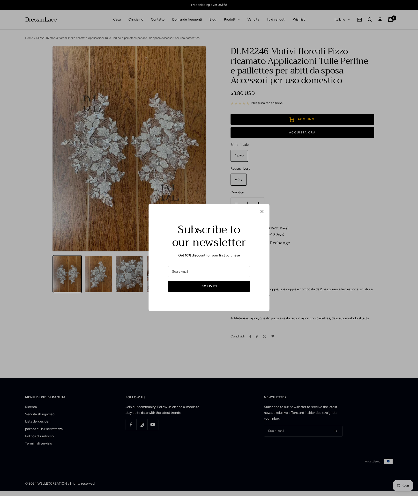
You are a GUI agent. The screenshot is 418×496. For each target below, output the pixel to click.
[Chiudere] (262, 211)
